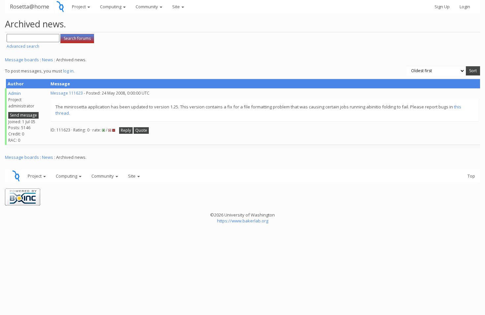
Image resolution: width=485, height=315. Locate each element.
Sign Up (442, 7)
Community (147, 7)
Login (465, 7)
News (47, 60)
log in (68, 71)
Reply (126, 130)
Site (176, 7)
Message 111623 (66, 93)
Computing (111, 7)
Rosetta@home (29, 6)
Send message (23, 115)
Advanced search (23, 46)
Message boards (22, 60)
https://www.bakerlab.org (242, 221)
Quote (141, 130)
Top (471, 176)
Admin (14, 93)
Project (79, 7)
